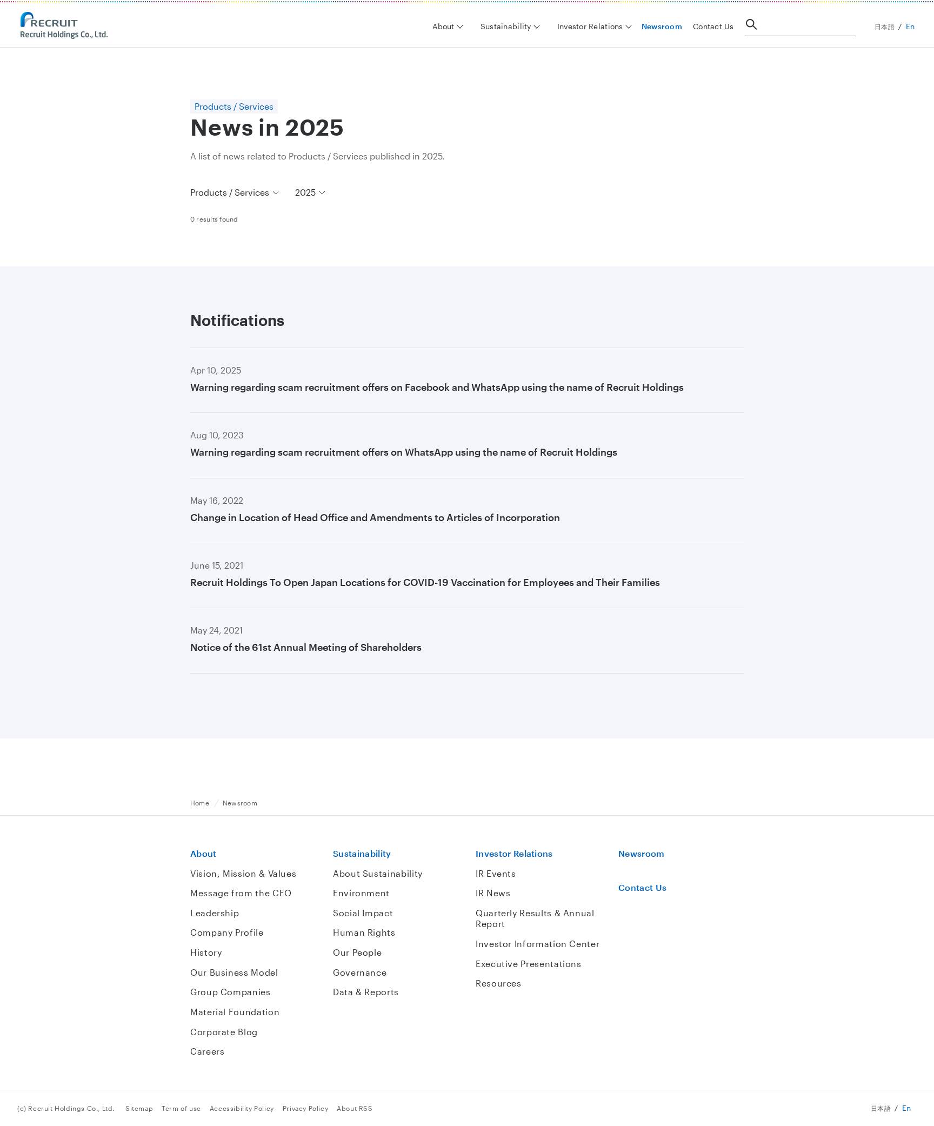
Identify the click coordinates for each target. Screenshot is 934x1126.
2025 (305, 192)
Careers (207, 1051)
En (910, 26)
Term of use (181, 1108)
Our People (357, 952)
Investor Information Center (537, 943)
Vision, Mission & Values (243, 873)
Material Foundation (234, 1012)
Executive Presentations (529, 963)
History (206, 952)
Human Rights (364, 932)
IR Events (496, 873)
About (203, 853)
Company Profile (227, 932)
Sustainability (362, 853)
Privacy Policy (305, 1108)
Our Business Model (234, 972)
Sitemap (139, 1108)
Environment (361, 893)
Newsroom (662, 26)
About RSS (354, 1108)
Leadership (214, 913)
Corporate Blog (224, 1032)
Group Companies (230, 992)
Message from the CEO (241, 893)
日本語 (885, 26)
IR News (493, 893)
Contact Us (713, 26)
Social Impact (363, 913)
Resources (499, 983)
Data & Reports (366, 992)
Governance (359, 972)
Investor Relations (514, 853)
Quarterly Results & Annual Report (535, 918)
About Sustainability (378, 873)
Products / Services (229, 192)
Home (199, 803)
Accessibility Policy (242, 1108)
